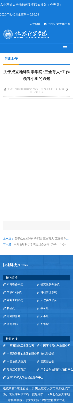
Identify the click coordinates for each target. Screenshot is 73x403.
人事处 (44, 316)
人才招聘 (35, 24)
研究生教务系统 (50, 284)
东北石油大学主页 (59, 24)
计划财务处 (13, 316)
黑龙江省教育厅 (16, 369)
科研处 (11, 308)
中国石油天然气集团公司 (55, 345)
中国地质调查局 (16, 361)
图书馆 (44, 324)
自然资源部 (47, 353)
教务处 (44, 308)
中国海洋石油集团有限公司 (23, 353)
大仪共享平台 (48, 300)
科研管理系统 (48, 292)
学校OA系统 (14, 292)
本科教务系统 (15, 284)
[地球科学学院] (36, 34)
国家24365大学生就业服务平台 (25, 377)
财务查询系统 (15, 300)
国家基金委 (47, 361)
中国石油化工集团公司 (20, 345)
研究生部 (12, 324)
